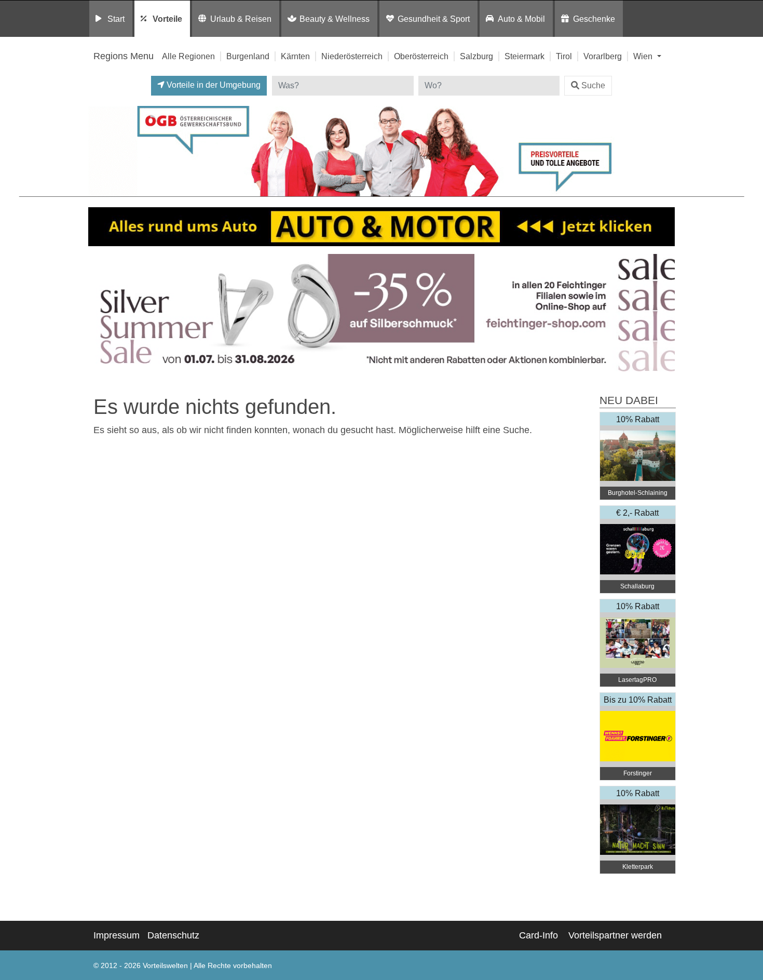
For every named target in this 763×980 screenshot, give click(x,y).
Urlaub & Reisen (240, 18)
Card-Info (538, 935)
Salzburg (476, 56)
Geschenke (594, 18)
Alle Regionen (188, 56)
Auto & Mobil (521, 18)
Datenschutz (173, 935)
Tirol (564, 56)
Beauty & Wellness (334, 18)
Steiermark (524, 56)
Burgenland (247, 56)
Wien (644, 56)
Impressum (116, 935)
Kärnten (295, 56)
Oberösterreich (421, 56)
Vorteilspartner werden (615, 935)
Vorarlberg (602, 56)
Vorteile (167, 18)
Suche (593, 85)
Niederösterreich (352, 56)
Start (116, 18)
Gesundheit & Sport (434, 18)
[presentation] (98, 313)
